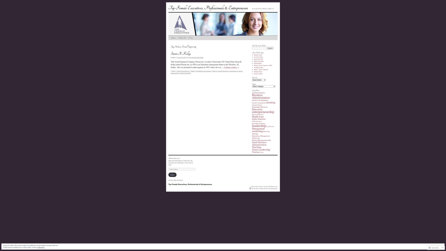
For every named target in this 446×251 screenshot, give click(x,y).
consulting (270, 102)
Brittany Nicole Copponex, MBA (263, 65)
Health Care (258, 116)
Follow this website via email (173, 158)
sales (269, 140)
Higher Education (259, 119)
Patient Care (256, 138)
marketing (257, 131)
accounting (255, 93)
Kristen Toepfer (258, 74)
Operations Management (261, 136)
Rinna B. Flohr (258, 55)
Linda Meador (258, 63)
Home (173, 38)
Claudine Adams (258, 67)
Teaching (256, 147)
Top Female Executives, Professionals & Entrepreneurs (208, 8)
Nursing (255, 133)
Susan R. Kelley (181, 54)
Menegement (233, 71)
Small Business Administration (259, 143)
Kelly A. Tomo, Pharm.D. (261, 69)
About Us (182, 38)
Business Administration (261, 96)
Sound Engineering (183, 71)
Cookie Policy (41, 247)
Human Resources (257, 121)
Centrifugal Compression (203, 71)
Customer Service (257, 105)
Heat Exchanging (223, 71)
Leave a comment (185, 73)
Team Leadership (261, 149)
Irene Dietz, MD (258, 59)
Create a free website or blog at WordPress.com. (264, 186)
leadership (259, 125)
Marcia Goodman (259, 61)
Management (258, 128)
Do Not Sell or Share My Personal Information (265, 188)
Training (255, 152)
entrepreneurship (263, 111)
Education (257, 109)
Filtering (214, 71)
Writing (261, 152)
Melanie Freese (258, 72)
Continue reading (231, 67)
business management (258, 103)
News (190, 38)
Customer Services (260, 107)
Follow (172, 175)
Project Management (259, 140)
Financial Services (258, 114)
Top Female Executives (196, 57)
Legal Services (270, 126)
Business (262, 93)
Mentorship (266, 131)
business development (260, 100)
